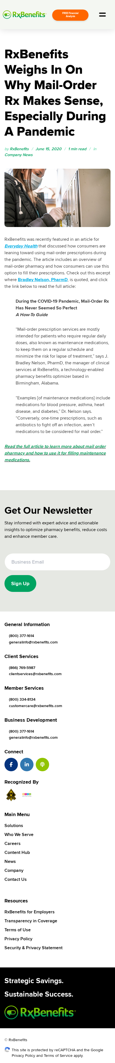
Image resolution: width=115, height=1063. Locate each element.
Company (13, 870)
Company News (18, 154)
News (10, 861)
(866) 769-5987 (22, 667)
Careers (12, 843)
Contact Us (15, 879)
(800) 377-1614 (21, 635)
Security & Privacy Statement (33, 948)
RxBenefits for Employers (29, 912)
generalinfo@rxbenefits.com (33, 642)
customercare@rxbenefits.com (35, 705)
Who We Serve (18, 834)
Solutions (13, 825)
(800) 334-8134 (22, 699)
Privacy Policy (18, 939)
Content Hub (17, 852)
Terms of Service (58, 1055)
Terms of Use (17, 930)
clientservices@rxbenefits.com (35, 673)
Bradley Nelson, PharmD (43, 279)
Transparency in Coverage (30, 921)
